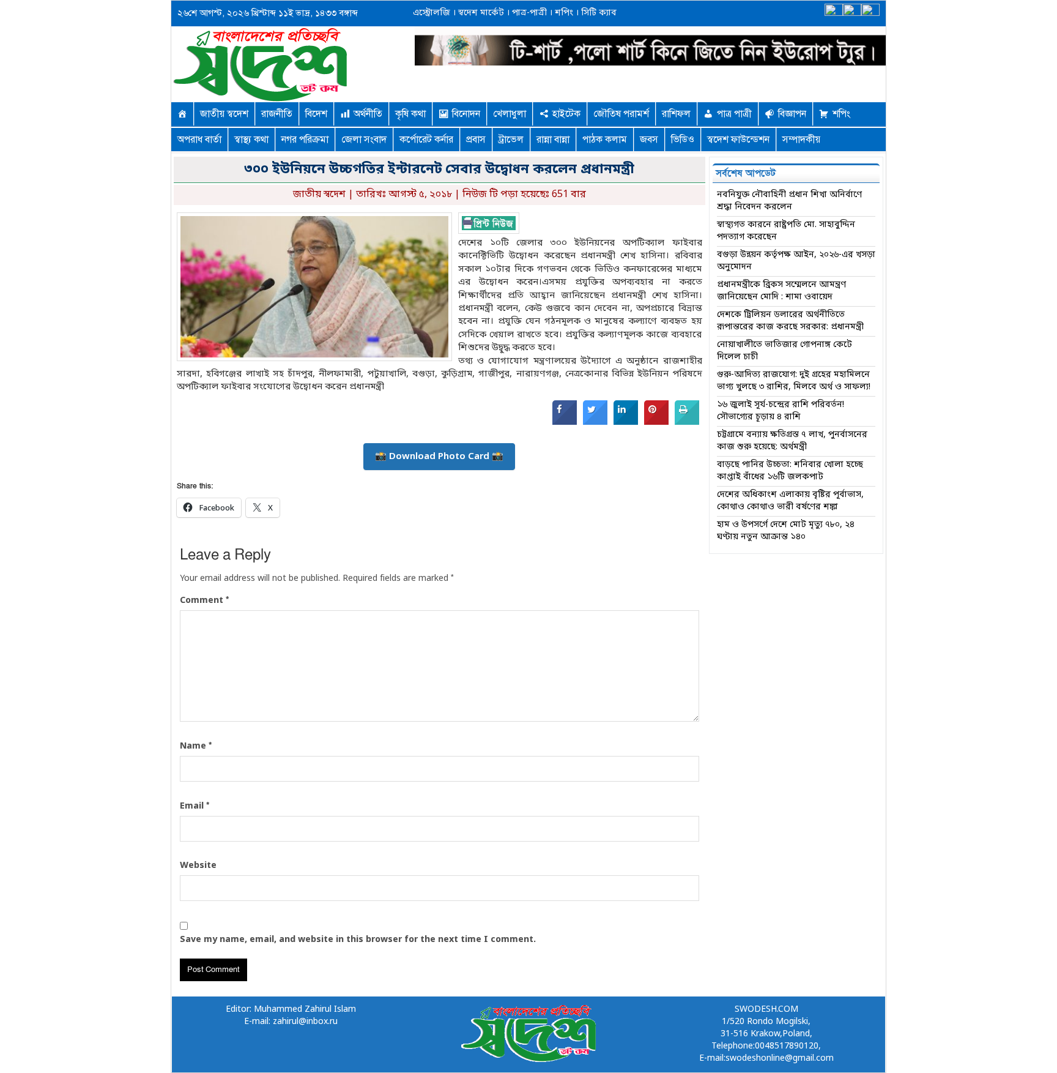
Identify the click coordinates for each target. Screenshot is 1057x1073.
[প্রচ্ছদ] (182, 113)
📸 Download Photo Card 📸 (439, 457)
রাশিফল (676, 114)
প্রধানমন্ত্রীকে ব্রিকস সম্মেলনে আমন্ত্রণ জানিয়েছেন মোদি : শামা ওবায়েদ (781, 291)
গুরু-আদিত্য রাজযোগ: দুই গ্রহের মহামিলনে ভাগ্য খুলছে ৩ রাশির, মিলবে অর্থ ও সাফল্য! (793, 381)
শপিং (564, 13)
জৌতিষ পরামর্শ (621, 114)
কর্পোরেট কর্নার (426, 139)
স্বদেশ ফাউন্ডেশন (738, 139)
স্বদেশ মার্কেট (480, 13)
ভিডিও (682, 139)
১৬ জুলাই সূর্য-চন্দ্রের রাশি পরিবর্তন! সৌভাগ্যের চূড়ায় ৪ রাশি (780, 411)
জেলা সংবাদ (364, 139)
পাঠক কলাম (604, 139)
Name (196, 746)
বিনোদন (466, 114)
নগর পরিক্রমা (304, 139)
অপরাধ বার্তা (199, 139)
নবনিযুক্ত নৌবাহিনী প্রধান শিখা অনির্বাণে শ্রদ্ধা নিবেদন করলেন (789, 201)
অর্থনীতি (368, 114)
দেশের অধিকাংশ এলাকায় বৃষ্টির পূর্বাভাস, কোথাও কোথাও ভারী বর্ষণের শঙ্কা (790, 501)
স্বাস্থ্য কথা (251, 139)
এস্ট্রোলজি (431, 13)
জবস (649, 139)
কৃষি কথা (410, 114)
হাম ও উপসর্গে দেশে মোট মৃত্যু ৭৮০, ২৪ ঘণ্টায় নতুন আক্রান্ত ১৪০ (786, 531)
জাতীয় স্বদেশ (224, 114)
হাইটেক (566, 114)
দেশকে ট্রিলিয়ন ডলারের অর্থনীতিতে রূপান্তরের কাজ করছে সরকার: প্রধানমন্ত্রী (790, 321)
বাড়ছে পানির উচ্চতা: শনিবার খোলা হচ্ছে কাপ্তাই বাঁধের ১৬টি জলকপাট (790, 471)
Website (198, 866)
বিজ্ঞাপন (792, 114)
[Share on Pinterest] (656, 422)
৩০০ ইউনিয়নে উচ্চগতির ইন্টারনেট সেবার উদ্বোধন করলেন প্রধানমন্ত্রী (439, 170)
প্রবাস (476, 139)
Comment (204, 600)
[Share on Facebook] (564, 422)
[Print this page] (687, 422)
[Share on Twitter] (595, 422)
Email (194, 806)
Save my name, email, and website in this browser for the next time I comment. (358, 940)
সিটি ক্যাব (598, 13)
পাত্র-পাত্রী (528, 13)
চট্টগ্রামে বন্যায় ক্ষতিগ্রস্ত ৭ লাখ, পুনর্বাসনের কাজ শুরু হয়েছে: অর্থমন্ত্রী (792, 441)
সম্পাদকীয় (801, 139)
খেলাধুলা (509, 114)
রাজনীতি (276, 114)
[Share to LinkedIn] (626, 422)
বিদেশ (316, 114)
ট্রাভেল (511, 139)
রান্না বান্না (552, 139)
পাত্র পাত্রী (734, 114)
